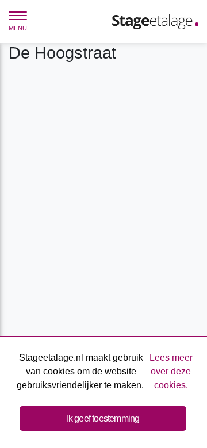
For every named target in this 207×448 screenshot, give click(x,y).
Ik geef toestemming (103, 418)
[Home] (155, 21)
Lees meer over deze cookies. (171, 371)
